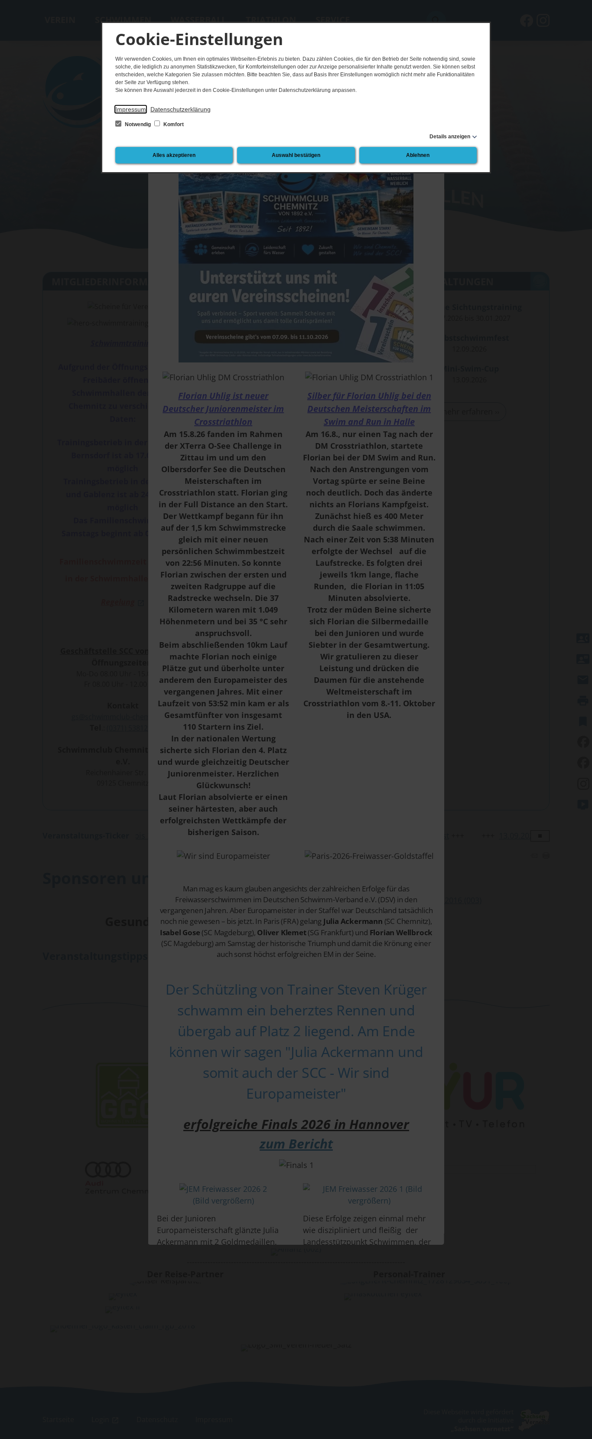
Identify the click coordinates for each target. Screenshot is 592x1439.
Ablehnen (417, 155)
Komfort (173, 124)
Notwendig (138, 124)
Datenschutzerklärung (180, 109)
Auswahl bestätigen (296, 155)
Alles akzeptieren (174, 155)
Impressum (130, 109)
